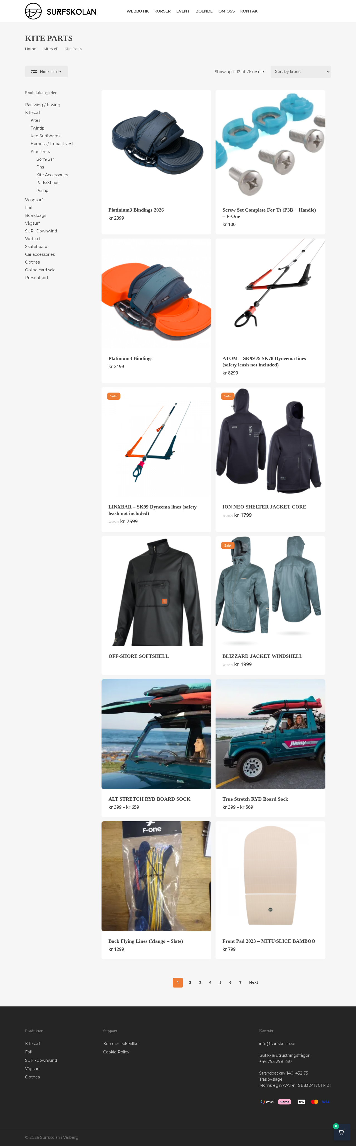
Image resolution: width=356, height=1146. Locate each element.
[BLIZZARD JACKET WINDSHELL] (270, 591)
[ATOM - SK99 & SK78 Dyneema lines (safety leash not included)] (270, 293)
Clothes (32, 262)
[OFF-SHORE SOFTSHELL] (156, 591)
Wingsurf (34, 199)
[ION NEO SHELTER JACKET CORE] (270, 442)
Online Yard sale (40, 269)
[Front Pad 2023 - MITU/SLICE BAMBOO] (270, 876)
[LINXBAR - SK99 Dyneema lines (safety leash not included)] (156, 442)
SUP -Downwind (41, 231)
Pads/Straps (47, 182)
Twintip (37, 128)
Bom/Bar (45, 159)
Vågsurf (32, 223)
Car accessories (40, 254)
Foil (28, 207)
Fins (40, 167)
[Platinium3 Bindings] (156, 293)
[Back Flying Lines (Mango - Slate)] (156, 876)
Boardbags (35, 215)
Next (253, 982)
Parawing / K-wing (42, 104)
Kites (35, 120)
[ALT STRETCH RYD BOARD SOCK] (156, 734)
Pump (42, 190)
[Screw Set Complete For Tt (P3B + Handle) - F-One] (270, 145)
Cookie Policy (116, 1052)
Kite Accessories (52, 174)
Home (30, 49)
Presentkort (36, 277)
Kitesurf (50, 49)
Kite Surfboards (45, 135)
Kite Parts (40, 151)
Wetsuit (32, 238)
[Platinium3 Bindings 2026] (156, 145)
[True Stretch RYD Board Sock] (270, 734)
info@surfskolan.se (277, 1043)
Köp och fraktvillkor (121, 1043)
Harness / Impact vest (52, 143)
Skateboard (36, 246)
